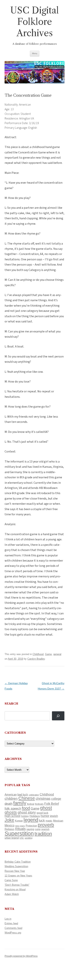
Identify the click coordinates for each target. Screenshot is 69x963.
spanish (45, 829)
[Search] (58, 715)
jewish (54, 815)
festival (30, 804)
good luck (42, 812)
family (19, 803)
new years (20, 826)
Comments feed (13, 928)
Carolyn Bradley (36, 658)
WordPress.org (13, 932)
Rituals (20, 829)
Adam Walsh (12, 894)
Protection (31, 825)
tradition (43, 833)
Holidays (35, 815)
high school (12, 815)
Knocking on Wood (15, 889)
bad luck (22, 794)
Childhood (38, 654)
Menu (34, 53)
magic (49, 820)
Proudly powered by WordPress (21, 956)
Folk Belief (51, 803)
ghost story (27, 812)
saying (30, 829)
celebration (34, 795)
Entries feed (11, 923)
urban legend (12, 837)
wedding (28, 838)
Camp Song (11, 880)
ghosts (11, 812)
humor (45, 815)
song (37, 829)
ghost (46, 808)
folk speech (13, 808)
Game (48, 654)
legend (31, 820)
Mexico (9, 825)
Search (11, 703)
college (56, 798)
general (57, 654)
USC (22, 838)
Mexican (58, 820)
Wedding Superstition (16, 866)
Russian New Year (15, 871)
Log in (8, 918)
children (11, 798)
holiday (25, 816)
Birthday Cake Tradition (18, 861)
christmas (43, 798)
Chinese (26, 798)
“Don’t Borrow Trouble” (17, 884)
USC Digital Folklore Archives (34, 22)
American (11, 794)
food (26, 808)
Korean (19, 820)
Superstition (19, 833)
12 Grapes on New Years (18, 875)
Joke (9, 820)
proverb (46, 825)
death (8, 804)
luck (42, 820)
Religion (9, 829)
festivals (39, 804)
